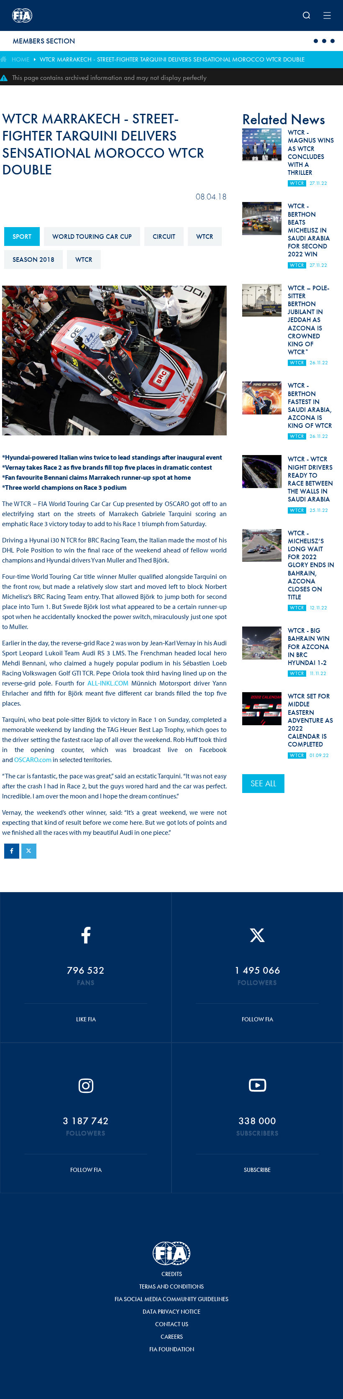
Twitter (28, 851)
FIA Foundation (171, 1349)
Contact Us (171, 1324)
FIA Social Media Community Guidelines (171, 1299)
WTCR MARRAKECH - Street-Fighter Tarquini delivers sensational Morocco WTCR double (172, 59)
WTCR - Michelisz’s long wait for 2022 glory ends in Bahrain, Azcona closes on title (311, 565)
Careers (172, 1336)
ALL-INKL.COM (107, 683)
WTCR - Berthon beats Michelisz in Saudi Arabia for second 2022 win (309, 230)
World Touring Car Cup (92, 236)
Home (20, 59)
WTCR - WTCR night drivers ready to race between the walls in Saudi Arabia (310, 479)
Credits (171, 1274)
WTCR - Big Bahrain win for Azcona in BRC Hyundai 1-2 (309, 646)
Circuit (164, 236)
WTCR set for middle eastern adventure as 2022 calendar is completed (310, 720)
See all (263, 783)
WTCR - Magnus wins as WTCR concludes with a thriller (311, 152)
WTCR (204, 236)
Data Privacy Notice (171, 1311)
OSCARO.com (32, 759)
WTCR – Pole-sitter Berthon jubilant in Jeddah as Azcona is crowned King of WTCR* (308, 320)
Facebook (11, 851)
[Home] (70, 15)
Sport (22, 236)
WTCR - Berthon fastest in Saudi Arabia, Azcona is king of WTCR (310, 405)
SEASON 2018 (33, 259)
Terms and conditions (171, 1286)
